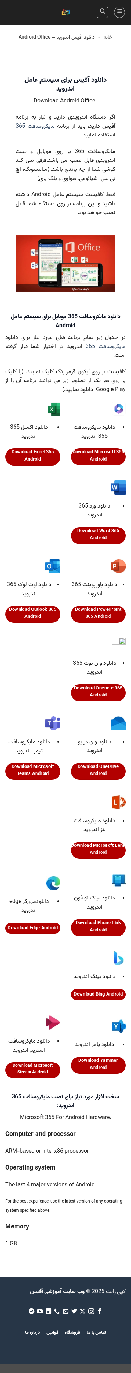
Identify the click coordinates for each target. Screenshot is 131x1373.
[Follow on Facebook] (99, 1311)
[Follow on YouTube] (40, 1311)
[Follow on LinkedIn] (48, 1311)
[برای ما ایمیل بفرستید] (65, 1311)
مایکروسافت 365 (35, 126)
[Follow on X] (82, 1311)
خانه (108, 37)
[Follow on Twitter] (74, 1311)
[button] (119, 12)
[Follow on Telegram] (31, 1311)
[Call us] (57, 1311)
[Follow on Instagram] (91, 1311)
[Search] (102, 12)
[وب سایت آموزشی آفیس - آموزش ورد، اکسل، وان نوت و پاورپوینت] (65, 12)
